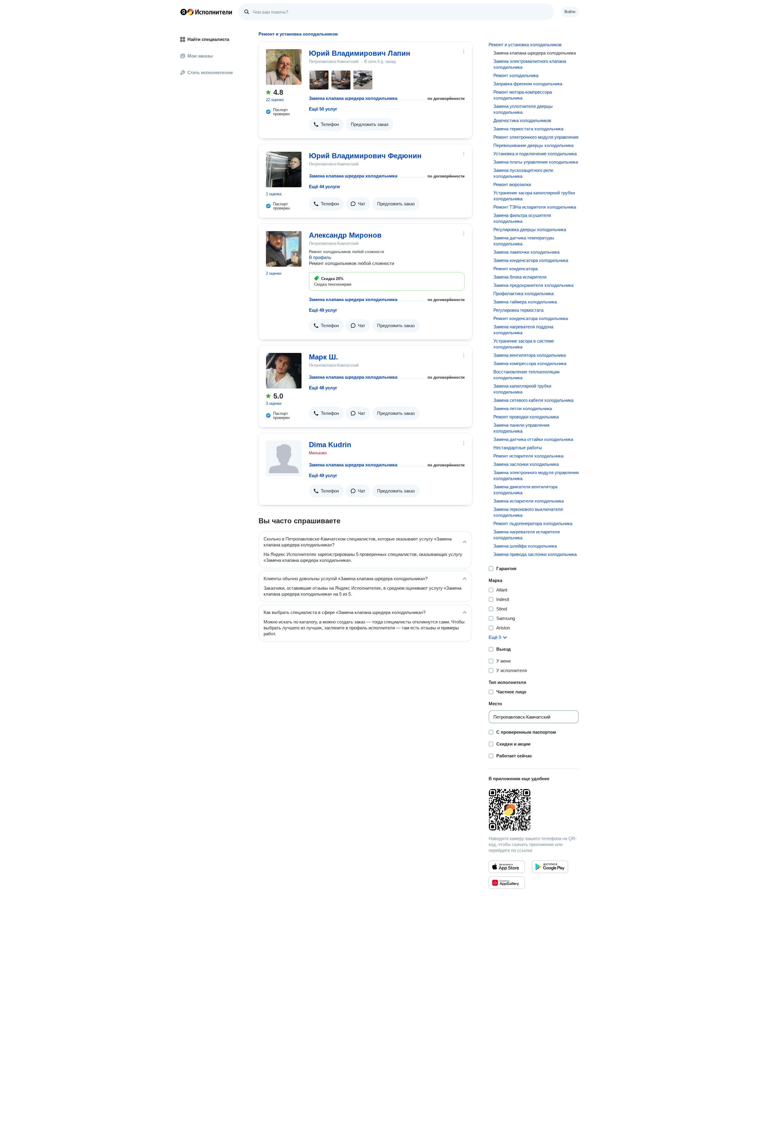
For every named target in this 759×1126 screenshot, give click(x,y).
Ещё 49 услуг (323, 310)
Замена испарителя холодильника (528, 500)
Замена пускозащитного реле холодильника (523, 173)
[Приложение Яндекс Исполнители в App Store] (507, 867)
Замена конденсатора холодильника (530, 260)
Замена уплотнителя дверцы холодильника (523, 109)
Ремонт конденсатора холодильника (530, 318)
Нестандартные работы (517, 447)
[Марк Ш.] (284, 370)
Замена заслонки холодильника (526, 464)
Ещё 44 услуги (324, 186)
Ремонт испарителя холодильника (528, 455)
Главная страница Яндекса (183, 11)
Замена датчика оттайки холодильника (533, 439)
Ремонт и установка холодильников (525, 44)
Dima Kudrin (330, 445)
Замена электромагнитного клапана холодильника (529, 64)
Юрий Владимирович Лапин (359, 53)
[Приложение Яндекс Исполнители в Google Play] (550, 867)
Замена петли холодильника (522, 408)
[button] (326, 124)
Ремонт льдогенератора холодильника (532, 523)
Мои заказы (200, 55)
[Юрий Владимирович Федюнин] (284, 169)
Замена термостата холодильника (528, 128)
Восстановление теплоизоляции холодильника (526, 374)
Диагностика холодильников (522, 120)
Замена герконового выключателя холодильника (528, 512)
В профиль (320, 257)
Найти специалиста (208, 39)
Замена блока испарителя (519, 276)
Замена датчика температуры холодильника (523, 240)
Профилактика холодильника (523, 293)
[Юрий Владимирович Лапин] (284, 67)
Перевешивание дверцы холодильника (533, 145)
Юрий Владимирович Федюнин (365, 156)
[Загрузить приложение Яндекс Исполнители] (534, 810)
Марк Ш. (323, 357)
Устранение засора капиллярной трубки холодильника (534, 195)
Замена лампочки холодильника (526, 252)
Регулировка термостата (518, 310)
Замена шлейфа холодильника (525, 545)
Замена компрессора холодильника (529, 363)
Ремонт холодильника (515, 75)
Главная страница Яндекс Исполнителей (206, 11)
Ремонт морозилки (512, 184)
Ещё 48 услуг (323, 387)
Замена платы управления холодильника (535, 161)
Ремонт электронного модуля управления (535, 137)
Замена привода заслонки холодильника (535, 554)
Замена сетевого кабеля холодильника (533, 400)
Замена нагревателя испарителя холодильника (526, 534)
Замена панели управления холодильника (521, 428)
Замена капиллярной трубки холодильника (522, 388)
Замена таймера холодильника (525, 301)
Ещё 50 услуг (323, 108)
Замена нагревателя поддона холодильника (523, 329)
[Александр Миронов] (284, 249)
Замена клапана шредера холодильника (353, 98)
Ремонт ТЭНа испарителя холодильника (534, 206)
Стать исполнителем (210, 72)
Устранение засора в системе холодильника (523, 343)
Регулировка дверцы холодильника (529, 229)
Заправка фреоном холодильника (527, 83)
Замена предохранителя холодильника (533, 285)
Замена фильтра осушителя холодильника (522, 218)
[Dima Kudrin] (284, 458)
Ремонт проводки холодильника (526, 416)
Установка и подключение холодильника (535, 153)
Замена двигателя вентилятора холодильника (525, 489)
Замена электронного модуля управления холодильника (536, 475)
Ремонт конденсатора (515, 268)
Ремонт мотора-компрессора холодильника (522, 94)
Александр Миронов (345, 235)
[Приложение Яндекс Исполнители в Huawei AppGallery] (507, 883)
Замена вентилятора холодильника (529, 355)
